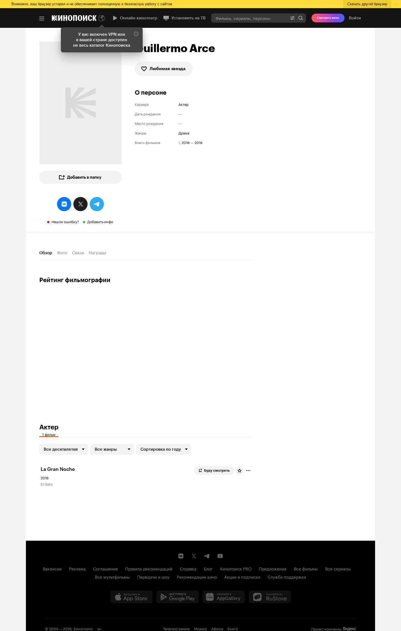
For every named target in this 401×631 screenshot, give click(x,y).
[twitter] (80, 204)
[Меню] (41, 18)
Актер (183, 104)
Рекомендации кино (197, 576)
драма (183, 133)
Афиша (217, 628)
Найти (301, 17)
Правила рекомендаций (148, 568)
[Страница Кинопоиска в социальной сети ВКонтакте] (181, 556)
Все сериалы (338, 568)
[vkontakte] (64, 204)
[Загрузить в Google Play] (178, 597)
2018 (186, 142)
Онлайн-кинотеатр (138, 18)
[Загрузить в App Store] (131, 597)
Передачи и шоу (153, 576)
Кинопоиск (83, 628)
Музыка (200, 628)
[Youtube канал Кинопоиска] (220, 556)
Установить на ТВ (188, 18)
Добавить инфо (100, 221)
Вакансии (52, 568)
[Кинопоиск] (74, 18)
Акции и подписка (242, 576)
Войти (355, 18)
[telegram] (97, 204)
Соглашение (105, 568)
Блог (208, 568)
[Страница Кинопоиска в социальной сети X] (194, 556)
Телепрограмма (176, 628)
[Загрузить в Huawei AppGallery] (224, 597)
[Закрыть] (136, 34)
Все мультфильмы (112, 576)
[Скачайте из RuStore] (270, 597)
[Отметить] (248, 470)
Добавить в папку (84, 177)
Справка (188, 568)
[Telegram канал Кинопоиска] (207, 556)
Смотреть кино (328, 18)
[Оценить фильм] (239, 470)
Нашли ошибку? (65, 221)
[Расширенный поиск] (292, 17)
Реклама (77, 568)
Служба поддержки (287, 576)
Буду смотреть (217, 470)
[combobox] (249, 17)
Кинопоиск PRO (236, 568)
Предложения (272, 568)
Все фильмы (306, 568)
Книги (233, 628)
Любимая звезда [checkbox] (167, 68)
